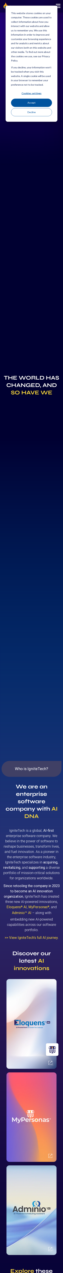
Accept (31, 102)
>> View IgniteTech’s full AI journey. (31, 938)
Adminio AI (21, 913)
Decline (31, 112)
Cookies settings (31, 93)
